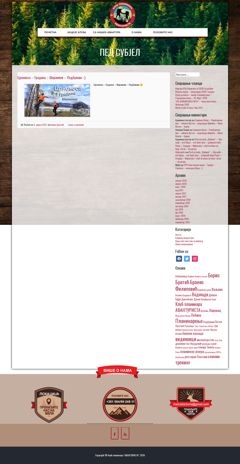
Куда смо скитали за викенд (189, 241)
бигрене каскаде (192, 333)
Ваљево (217, 289)
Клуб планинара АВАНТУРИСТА (188, 306)
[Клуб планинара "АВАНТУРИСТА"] (122, 14)
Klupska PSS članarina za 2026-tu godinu (194, 88)
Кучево (204, 311)
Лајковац (215, 310)
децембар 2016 (182, 199)
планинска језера (192, 351)
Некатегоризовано (184, 244)
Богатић (204, 276)
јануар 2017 (180, 196)
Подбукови (209, 322)
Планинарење (189, 320)
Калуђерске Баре (208, 299)
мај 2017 (179, 190)
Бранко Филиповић (189, 285)
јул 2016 (179, 209)
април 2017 (180, 193)
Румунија (189, 326)
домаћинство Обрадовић (188, 343)
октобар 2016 (181, 206)
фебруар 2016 (182, 219)
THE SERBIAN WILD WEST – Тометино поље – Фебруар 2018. (196, 102)
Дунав (197, 299)
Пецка (188, 315)
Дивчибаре (187, 299)
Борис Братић (57, 124)
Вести (178, 234)
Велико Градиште (183, 295)
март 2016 (180, 215)
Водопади (200, 294)
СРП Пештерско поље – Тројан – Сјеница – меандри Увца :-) (195, 166)
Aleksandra (180, 152)
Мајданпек (180, 315)
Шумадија (198, 329)
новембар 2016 (182, 203)
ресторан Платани (196, 356)
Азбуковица (181, 276)
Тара (196, 326)
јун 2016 (179, 212)
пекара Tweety (206, 347)
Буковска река (204, 290)
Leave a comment (76, 124)
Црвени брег (187, 329)
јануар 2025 (181, 180)
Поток (218, 321)
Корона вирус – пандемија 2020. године (194, 91)
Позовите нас (163, 32)
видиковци (185, 338)
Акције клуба (76, 32)
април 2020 (181, 183)
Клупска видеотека (184, 238)
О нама (137, 32)
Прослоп (179, 326)
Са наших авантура (106, 32)
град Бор (218, 340)
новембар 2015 (182, 222)
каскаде (206, 343)
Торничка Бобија (206, 326)
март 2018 (180, 187)
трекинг (182, 362)
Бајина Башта (195, 276)
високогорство (205, 339)
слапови (214, 356)
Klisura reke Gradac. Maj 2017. (189, 107)
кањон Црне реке (190, 347)
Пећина (196, 315)
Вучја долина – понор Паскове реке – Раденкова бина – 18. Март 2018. (193, 96)
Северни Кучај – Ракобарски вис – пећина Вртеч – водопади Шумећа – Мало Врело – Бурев (199, 123)
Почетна (50, 32)
